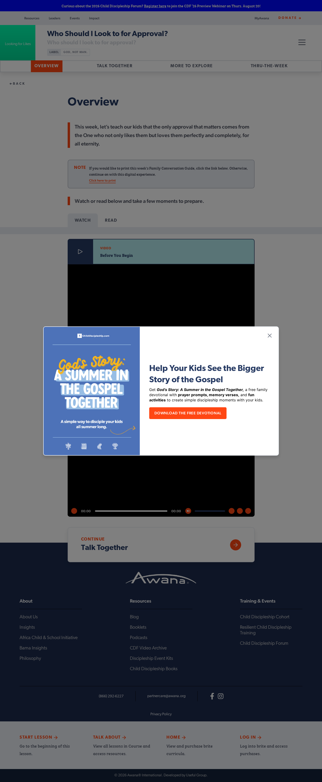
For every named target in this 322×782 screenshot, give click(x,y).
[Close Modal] (270, 336)
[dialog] (161, 391)
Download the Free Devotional (187, 413)
